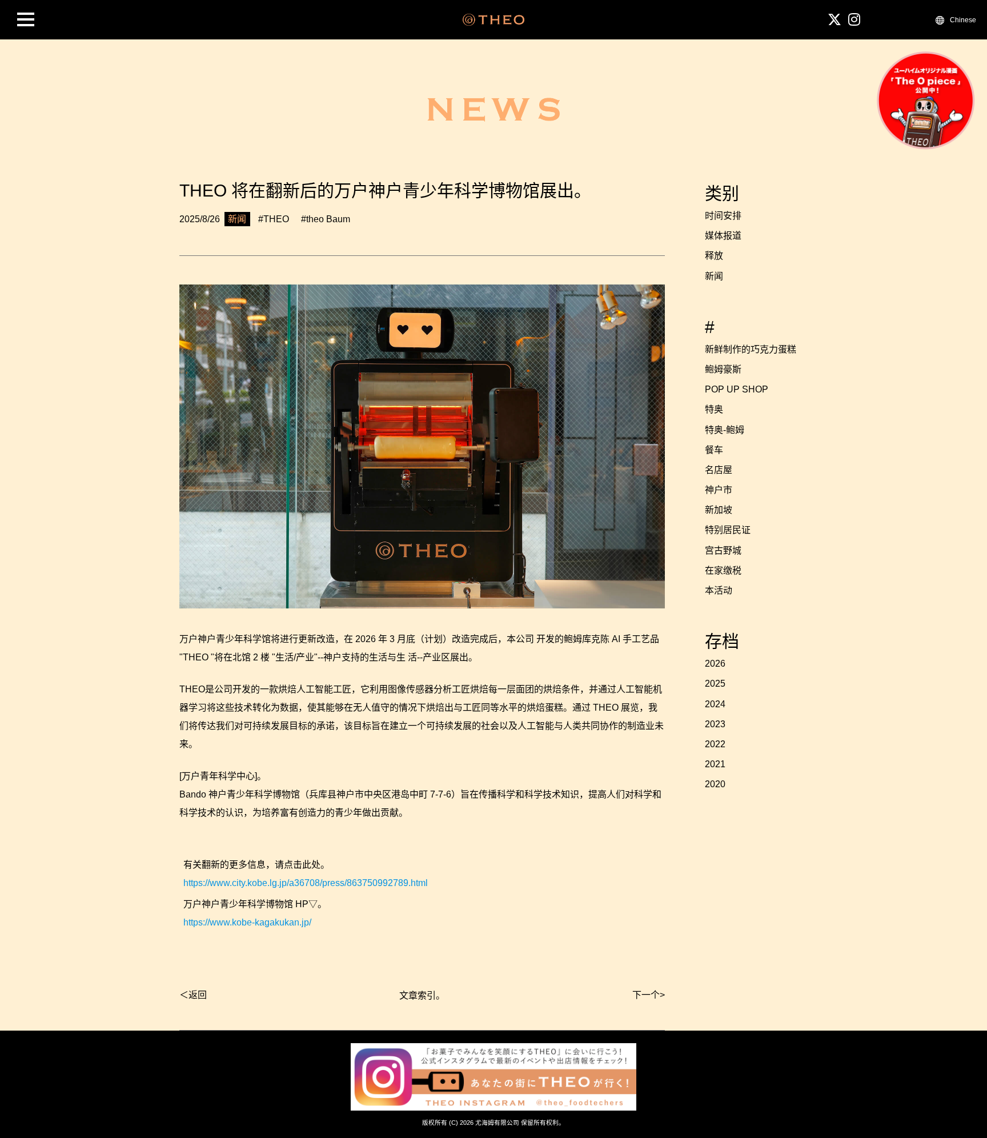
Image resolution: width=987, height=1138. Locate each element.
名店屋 (718, 470)
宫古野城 (723, 550)
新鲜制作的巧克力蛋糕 (750, 349)
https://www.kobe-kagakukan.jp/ (247, 922)
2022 (715, 744)
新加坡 (718, 510)
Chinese (963, 19)
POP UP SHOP (736, 389)
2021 (715, 764)
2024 (715, 704)
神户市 (718, 490)
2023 (715, 724)
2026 (715, 663)
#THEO (273, 219)
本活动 (718, 590)
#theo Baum (325, 219)
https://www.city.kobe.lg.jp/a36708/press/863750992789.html (305, 883)
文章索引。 (422, 995)
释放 (714, 256)
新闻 (714, 276)
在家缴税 (723, 570)
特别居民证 (728, 530)
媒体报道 (723, 236)
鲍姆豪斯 (723, 369)
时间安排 (723, 216)
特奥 (714, 409)
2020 (715, 784)
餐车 (714, 450)
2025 (715, 683)
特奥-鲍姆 (724, 430)
